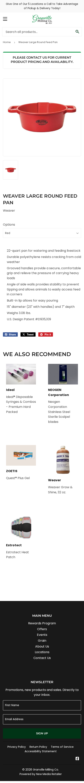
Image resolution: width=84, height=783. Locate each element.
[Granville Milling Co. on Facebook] (77, 759)
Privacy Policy (16, 747)
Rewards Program (42, 623)
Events (42, 635)
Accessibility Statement (41, 751)
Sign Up (42, 733)
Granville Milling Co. (46, 770)
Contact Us (42, 658)
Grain (42, 640)
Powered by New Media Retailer (41, 774)
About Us (42, 646)
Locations (42, 652)
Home (7, 42)
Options (9, 224)
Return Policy (38, 747)
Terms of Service (62, 747)
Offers (42, 629)
